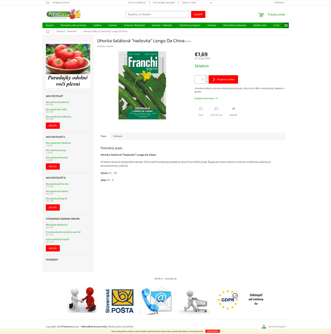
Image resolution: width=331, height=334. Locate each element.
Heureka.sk (171, 278)
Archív (53, 125)
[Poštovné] (119, 299)
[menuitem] (49, 25)
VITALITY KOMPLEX (137, 2)
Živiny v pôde (189, 2)
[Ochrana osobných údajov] (228, 299)
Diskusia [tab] (117, 136)
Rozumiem (212, 331)
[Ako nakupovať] (194, 299)
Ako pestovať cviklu (56, 109)
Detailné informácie (205, 98)
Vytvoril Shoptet (276, 327)
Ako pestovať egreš (56, 198)
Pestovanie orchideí (164, 2)
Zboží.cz (158, 278)
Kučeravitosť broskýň (57, 239)
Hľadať (198, 14)
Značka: (105, 46)
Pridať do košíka (225, 79)
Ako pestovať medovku (58, 142)
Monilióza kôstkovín (56, 224)
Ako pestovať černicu (57, 183)
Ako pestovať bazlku (57, 157)
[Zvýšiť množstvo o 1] (207, 77)
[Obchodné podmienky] (83, 299)
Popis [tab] (104, 136)
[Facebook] (256, 299)
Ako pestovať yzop (56, 150)
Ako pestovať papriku (57, 102)
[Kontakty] (157, 299)
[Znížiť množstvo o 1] (207, 81)
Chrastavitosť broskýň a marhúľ (63, 232)
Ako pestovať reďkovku (58, 116)
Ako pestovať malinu (57, 191)
